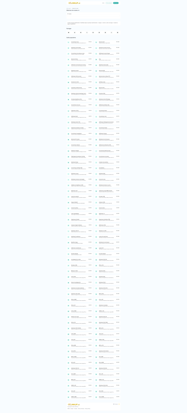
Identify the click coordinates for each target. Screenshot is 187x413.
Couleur (69, 13)
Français (116, 404)
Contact (71, 408)
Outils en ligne (68, 8)
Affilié (68, 408)
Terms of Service (81, 408)
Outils (103, 2)
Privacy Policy (87, 408)
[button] (93, 16)
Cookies (75, 408)
